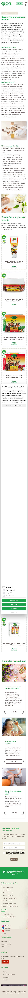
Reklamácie (6, 977)
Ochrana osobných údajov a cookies (14, 405)
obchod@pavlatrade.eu (10, 917)
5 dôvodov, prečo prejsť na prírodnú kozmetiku (12, 687)
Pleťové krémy (6, 890)
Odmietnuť (14, 608)
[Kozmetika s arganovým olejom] (14, 131)
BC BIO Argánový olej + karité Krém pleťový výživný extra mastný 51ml (14, 338)
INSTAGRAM (8, 925)
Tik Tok (5, 933)
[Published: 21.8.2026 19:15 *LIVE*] (8, 991)
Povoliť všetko (14, 600)
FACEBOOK (8, 928)
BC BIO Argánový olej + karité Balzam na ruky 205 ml (14, 261)
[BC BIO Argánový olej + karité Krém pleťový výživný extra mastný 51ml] (14, 323)
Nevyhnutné (9, 587)
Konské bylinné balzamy (9, 903)
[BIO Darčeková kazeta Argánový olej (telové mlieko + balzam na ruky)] (14, 629)
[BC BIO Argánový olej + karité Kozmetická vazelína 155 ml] (14, 285)
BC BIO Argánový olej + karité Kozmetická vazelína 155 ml (14, 300)
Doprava (5, 971)
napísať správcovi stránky (11, 992)
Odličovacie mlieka (8, 892)
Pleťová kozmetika (8, 887)
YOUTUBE (7, 931)
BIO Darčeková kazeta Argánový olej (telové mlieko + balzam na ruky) (14, 644)
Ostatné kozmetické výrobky (10, 906)
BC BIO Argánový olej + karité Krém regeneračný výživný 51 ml (14, 376)
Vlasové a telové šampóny (10, 898)
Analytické (9, 593)
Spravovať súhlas (17, 993)
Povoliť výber (14, 604)
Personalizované (10, 590)
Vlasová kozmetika (8, 895)
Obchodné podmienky (9, 974)
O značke (5, 980)
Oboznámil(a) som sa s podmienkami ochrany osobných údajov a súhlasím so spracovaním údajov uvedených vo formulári (15, 853)
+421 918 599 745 (8, 914)
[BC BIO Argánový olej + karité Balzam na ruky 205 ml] (14, 247)
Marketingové (10, 595)
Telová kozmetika (7, 901)
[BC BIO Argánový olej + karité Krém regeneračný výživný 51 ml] (14, 362)
